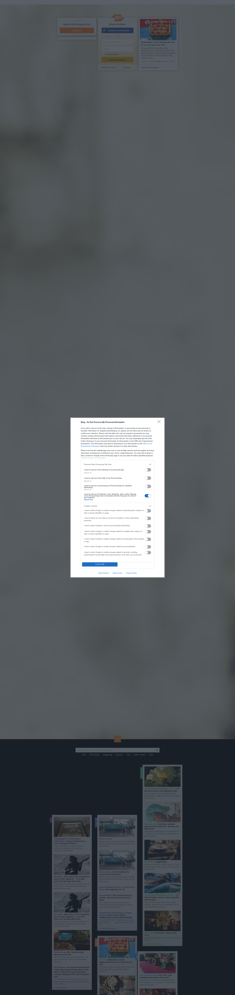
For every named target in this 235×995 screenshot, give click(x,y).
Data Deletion (103, 573)
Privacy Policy (131, 573)
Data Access (117, 573)
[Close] (160, 422)
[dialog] (117, 498)
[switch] (148, 469)
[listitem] (117, 464)
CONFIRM (99, 564)
